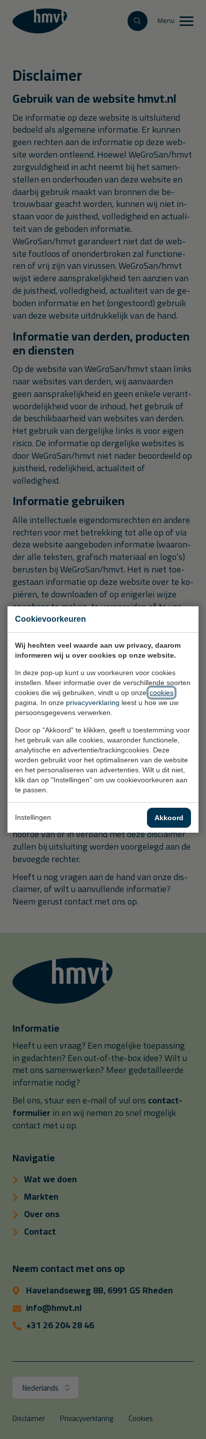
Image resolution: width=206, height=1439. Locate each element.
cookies (162, 693)
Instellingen (33, 817)
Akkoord (169, 818)
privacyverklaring (93, 703)
